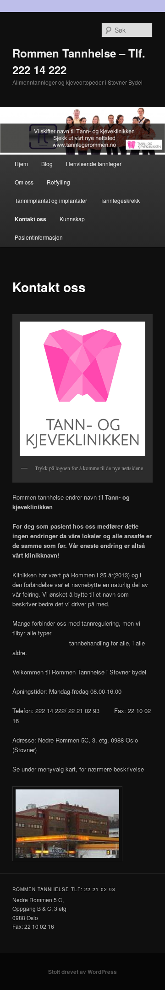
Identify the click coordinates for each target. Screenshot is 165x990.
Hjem (21, 163)
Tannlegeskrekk (120, 200)
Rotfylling (58, 182)
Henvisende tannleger (93, 163)
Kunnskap (72, 219)
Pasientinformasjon (39, 237)
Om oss (24, 182)
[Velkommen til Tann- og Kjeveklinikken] (82, 388)
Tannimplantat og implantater (51, 200)
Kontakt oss (30, 219)
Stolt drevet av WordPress (82, 971)
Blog (47, 163)
